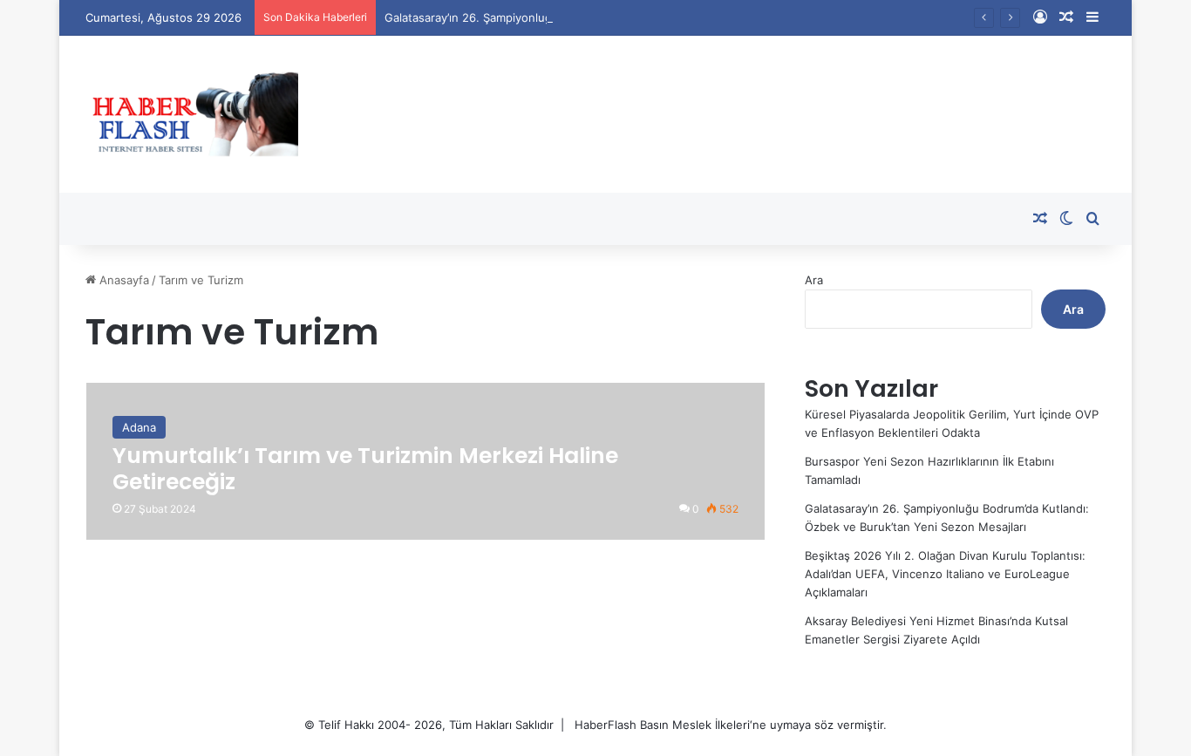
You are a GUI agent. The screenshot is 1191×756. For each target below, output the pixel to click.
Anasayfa (122, 280)
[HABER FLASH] (191, 114)
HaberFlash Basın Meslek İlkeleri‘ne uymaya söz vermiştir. (731, 725)
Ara (814, 280)
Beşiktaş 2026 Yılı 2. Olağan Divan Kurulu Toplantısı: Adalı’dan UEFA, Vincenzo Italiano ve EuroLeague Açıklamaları (945, 573)
